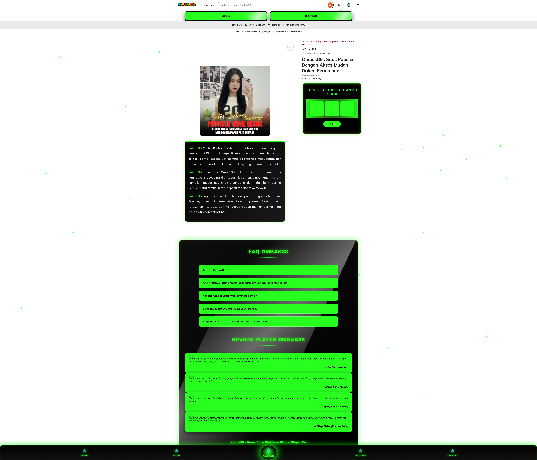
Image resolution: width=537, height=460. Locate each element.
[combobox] (272, 5)
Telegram (360, 455)
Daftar (268, 455)
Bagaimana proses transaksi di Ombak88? (230, 308)
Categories (209, 5)
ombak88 (238, 31)
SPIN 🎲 (332, 124)
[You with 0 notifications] (350, 5)
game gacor (267, 31)
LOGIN (225, 15)
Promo (85, 455)
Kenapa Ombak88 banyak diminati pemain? (230, 295)
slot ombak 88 (293, 31)
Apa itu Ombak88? (215, 270)
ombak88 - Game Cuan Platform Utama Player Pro (268, 442)
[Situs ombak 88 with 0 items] (358, 5)
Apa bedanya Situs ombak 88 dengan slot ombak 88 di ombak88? (245, 283)
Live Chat (452, 455)
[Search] (330, 5)
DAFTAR (311, 15)
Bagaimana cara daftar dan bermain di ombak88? (235, 321)
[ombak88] (187, 6)
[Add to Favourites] (290, 47)
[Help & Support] (340, 5)
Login (176, 455)
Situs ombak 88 (252, 31)
